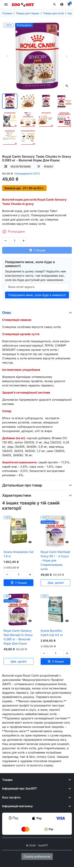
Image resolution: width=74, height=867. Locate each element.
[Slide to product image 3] (46, 101)
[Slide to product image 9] (9, 137)
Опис (6, 312)
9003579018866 (21, 166)
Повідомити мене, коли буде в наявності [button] (37, 295)
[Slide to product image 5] (9, 119)
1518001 (48, 166)
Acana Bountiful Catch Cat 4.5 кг (52, 633)
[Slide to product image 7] (46, 119)
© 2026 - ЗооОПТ (37, 845)
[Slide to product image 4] (64, 101)
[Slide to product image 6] (28, 119)
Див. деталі (56, 582)
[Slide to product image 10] (28, 137)
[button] (54, 4)
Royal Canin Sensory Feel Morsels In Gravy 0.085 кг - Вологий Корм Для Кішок (18, 637)
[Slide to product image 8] (64, 119)
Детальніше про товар (22, 485)
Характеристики (16, 495)
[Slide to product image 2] (28, 101)
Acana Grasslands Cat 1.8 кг (18, 554)
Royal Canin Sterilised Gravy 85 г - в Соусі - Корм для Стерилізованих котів (55, 560)
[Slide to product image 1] (9, 101)
